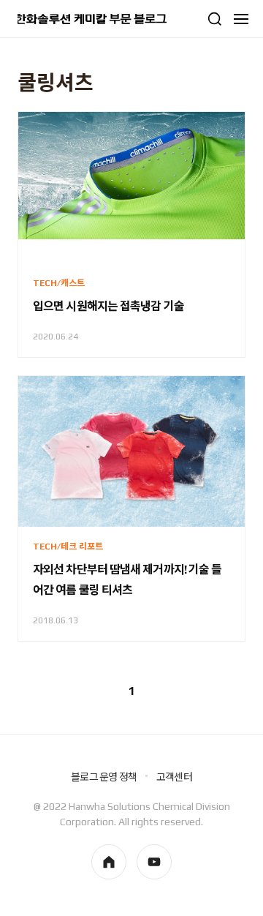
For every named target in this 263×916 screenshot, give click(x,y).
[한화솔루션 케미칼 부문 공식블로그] (92, 19)
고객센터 (174, 777)
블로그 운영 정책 (104, 777)
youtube (154, 861)
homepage (108, 861)
